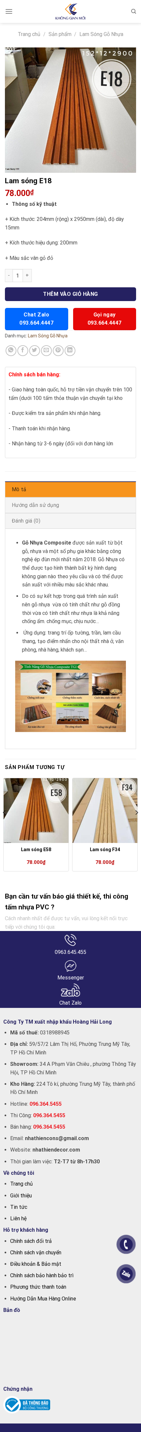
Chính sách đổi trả (31, 1241)
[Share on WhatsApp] (11, 350)
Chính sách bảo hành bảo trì (41, 1275)
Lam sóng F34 (105, 849)
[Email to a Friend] (46, 350)
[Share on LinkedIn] (70, 350)
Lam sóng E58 (36, 849)
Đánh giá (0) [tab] (26, 521)
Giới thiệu (21, 1195)
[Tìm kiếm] (133, 11)
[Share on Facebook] (22, 350)
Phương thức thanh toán (38, 1287)
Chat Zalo (36, 319)
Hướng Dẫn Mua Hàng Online (43, 1299)
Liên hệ (18, 1218)
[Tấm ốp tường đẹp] (70, 11)
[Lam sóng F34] (104, 810)
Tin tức (18, 1207)
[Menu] (9, 11)
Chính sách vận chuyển (35, 1252)
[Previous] (4, 825)
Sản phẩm (60, 34)
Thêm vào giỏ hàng (70, 294)
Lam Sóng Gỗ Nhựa (101, 34)
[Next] (136, 825)
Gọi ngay (105, 319)
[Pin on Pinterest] (58, 350)
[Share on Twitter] (34, 350)
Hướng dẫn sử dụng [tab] (35, 505)
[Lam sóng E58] (36, 810)
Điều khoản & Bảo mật (35, 1264)
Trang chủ (29, 34)
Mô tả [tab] (19, 489)
